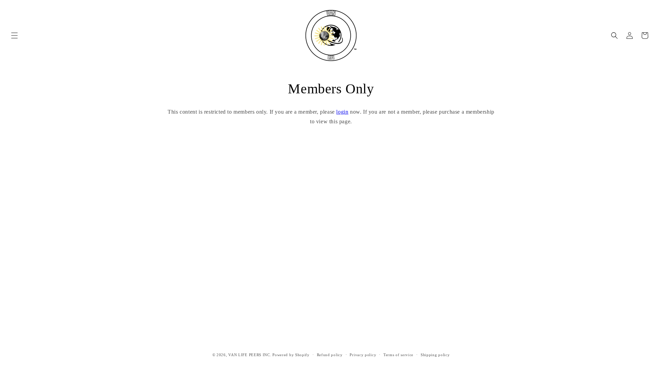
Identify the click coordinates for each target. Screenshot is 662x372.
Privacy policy (363, 354)
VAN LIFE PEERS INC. (249, 355)
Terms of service (398, 354)
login (342, 112)
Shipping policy (435, 354)
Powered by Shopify (291, 355)
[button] (14, 35)
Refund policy (330, 354)
